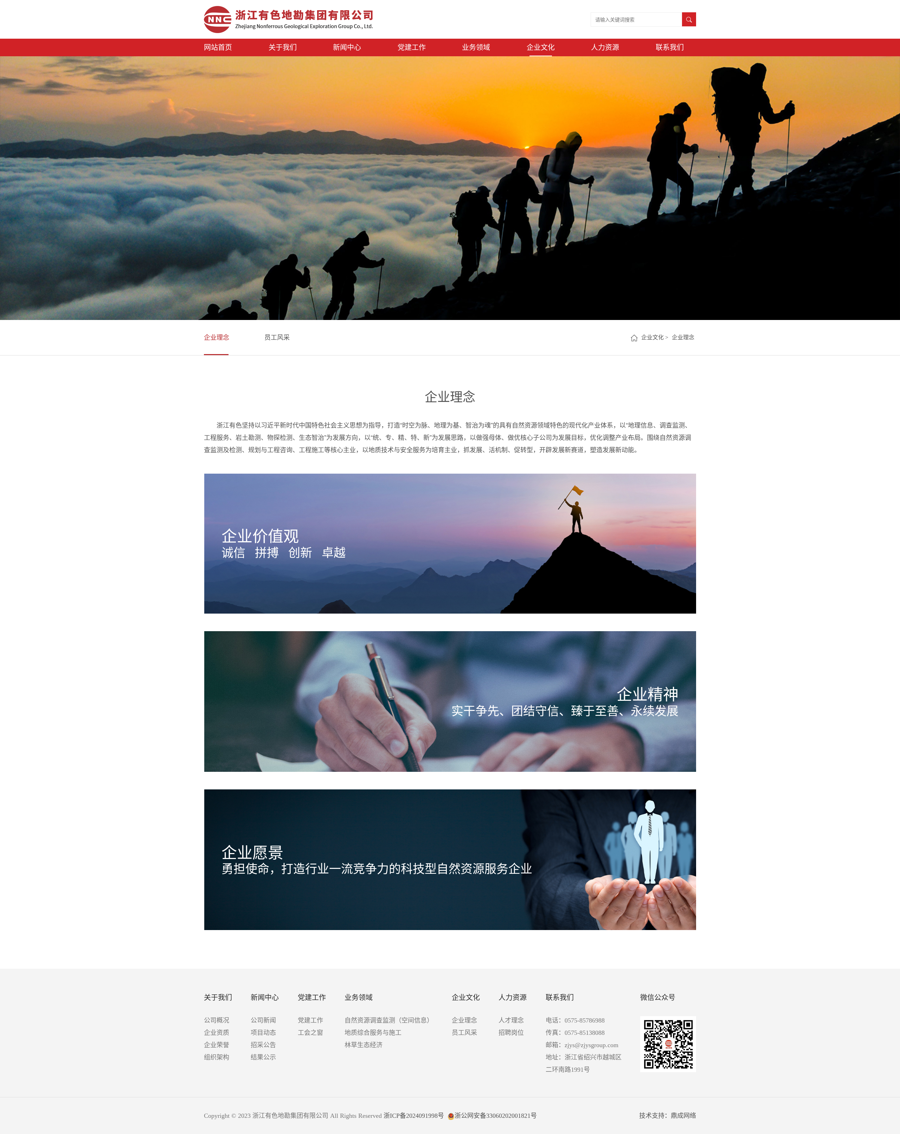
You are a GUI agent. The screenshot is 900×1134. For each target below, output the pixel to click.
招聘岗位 (511, 1032)
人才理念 (511, 1020)
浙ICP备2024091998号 (414, 1115)
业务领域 (476, 47)
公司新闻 (263, 1020)
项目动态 (263, 1032)
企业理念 (216, 337)
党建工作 (412, 47)
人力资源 (605, 47)
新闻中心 (347, 47)
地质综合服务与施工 (373, 1032)
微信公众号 (657, 997)
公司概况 (216, 1020)
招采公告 (263, 1045)
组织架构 (216, 1057)
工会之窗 (310, 1032)
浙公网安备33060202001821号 (496, 1115)
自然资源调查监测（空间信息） (389, 1020)
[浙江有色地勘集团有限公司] (288, 19)
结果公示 (263, 1057)
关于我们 (283, 47)
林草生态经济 (363, 1045)
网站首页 (218, 47)
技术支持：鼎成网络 (667, 1115)
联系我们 (670, 47)
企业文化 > (654, 337)
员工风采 (277, 337)
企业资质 (216, 1032)
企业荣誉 (216, 1045)
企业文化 (541, 47)
